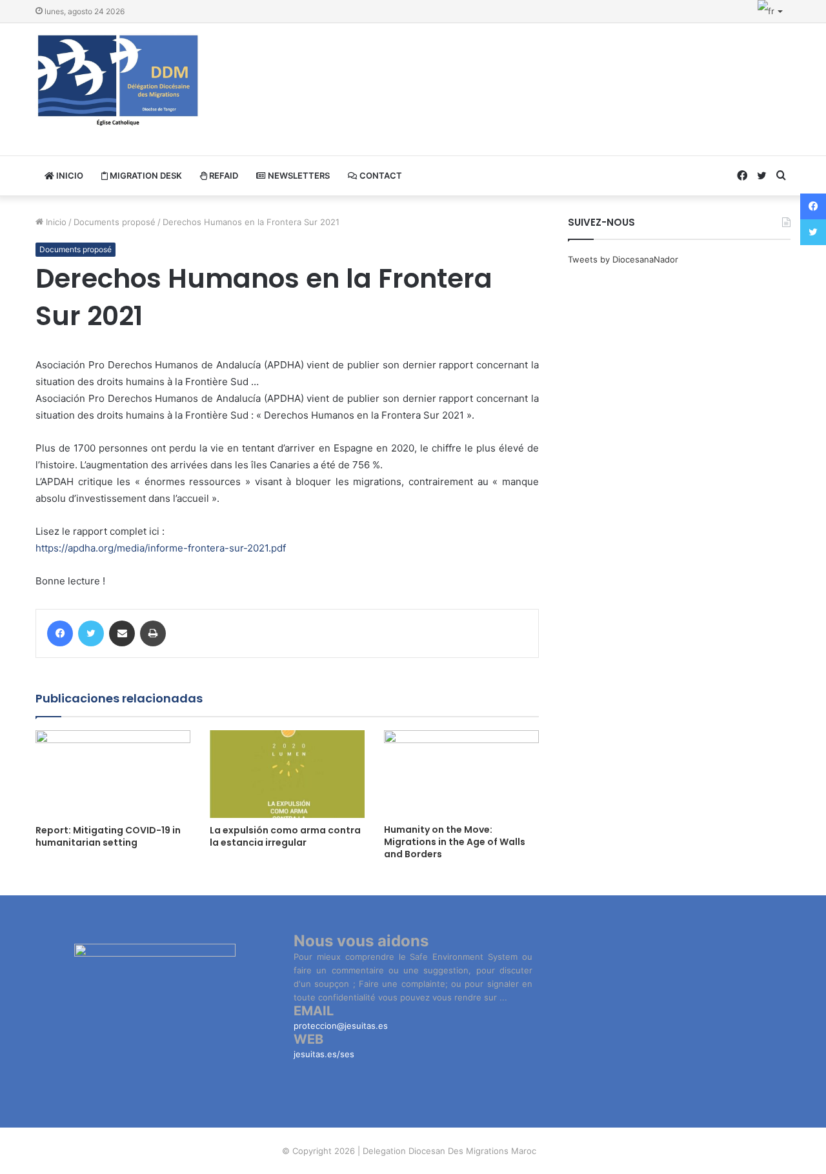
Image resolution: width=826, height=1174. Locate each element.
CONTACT (380, 175)
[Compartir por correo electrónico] (122, 633)
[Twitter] (91, 633)
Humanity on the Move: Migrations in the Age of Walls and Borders (454, 842)
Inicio (54, 222)
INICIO (68, 175)
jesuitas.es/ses (324, 1054)
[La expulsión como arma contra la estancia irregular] (287, 773)
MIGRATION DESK (145, 175)
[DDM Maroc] (118, 81)
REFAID (222, 175)
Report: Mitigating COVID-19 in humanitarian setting (108, 836)
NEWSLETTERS (298, 175)
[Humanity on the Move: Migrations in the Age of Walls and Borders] (461, 773)
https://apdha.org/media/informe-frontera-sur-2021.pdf (160, 548)
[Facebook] (60, 633)
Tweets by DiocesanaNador (623, 259)
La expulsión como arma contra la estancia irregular (285, 836)
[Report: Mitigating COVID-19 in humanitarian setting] (112, 773)
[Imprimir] (153, 633)
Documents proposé (115, 222)
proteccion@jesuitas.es (341, 1025)
